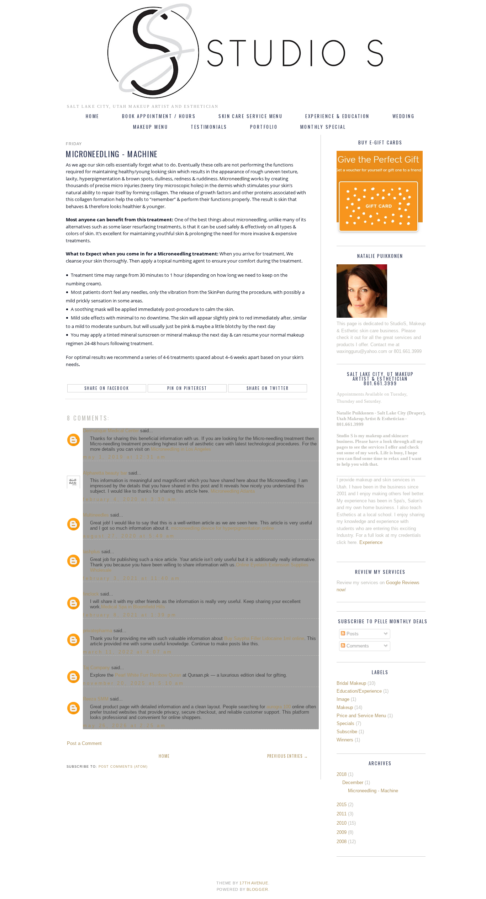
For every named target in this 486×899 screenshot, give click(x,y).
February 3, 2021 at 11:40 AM (131, 578)
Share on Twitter (268, 388)
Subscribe (347, 731)
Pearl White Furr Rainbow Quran (148, 675)
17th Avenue (253, 883)
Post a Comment (84, 743)
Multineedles (96, 515)
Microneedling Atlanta (233, 491)
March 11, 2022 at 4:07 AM (128, 652)
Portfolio (264, 126)
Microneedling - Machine (373, 790)
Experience (370, 542)
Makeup (345, 707)
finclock (91, 594)
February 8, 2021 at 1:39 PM (130, 615)
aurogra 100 (278, 706)
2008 (342, 841)
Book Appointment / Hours (159, 116)
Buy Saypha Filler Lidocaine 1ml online (264, 638)
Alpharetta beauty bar (105, 473)
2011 (342, 813)
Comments (357, 646)
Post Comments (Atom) (123, 766)
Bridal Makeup (351, 683)
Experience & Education (337, 116)
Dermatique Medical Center (111, 430)
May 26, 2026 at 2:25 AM (124, 725)
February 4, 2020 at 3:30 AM (130, 499)
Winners (345, 739)
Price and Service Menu (361, 715)
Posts (352, 633)
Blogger (257, 889)
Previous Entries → (287, 756)
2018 (342, 774)
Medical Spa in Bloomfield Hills (133, 606)
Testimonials (209, 126)
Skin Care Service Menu (250, 116)
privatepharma (97, 630)
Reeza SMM (96, 699)
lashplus (91, 551)
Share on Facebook (106, 388)
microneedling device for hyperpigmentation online (222, 528)
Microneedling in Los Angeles (181, 449)
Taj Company (96, 667)
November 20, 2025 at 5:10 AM (133, 683)
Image (343, 699)
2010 (342, 823)
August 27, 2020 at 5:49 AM (129, 536)
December (352, 782)
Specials (345, 723)
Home (92, 116)
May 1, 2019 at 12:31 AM (124, 457)
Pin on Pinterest (187, 388)
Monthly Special (323, 126)
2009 (342, 832)
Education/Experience (359, 691)
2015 (342, 804)
